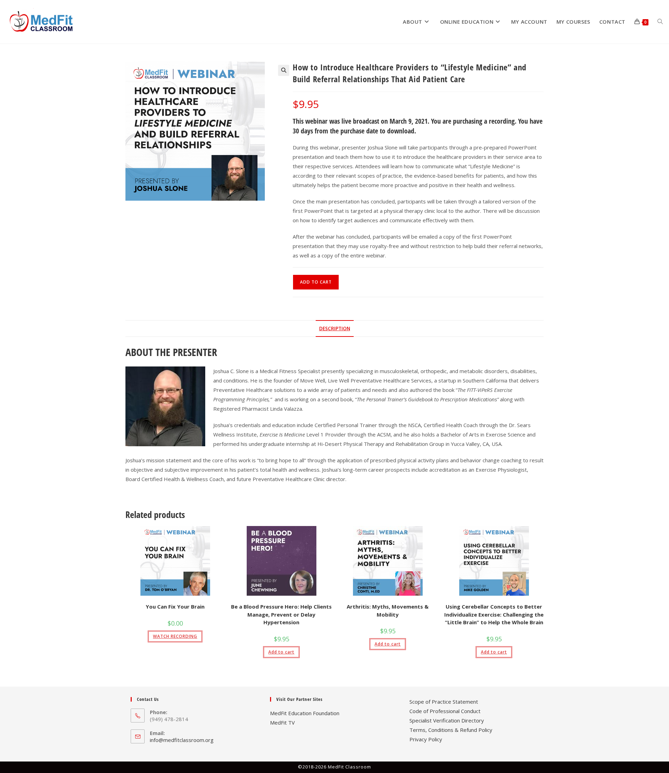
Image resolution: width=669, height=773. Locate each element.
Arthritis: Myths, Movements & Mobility (388, 610)
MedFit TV (282, 722)
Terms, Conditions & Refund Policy (450, 729)
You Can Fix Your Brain (175, 606)
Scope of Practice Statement (443, 701)
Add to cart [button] (281, 652)
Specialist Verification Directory (446, 720)
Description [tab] (334, 328)
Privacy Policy (425, 739)
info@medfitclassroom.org (182, 739)
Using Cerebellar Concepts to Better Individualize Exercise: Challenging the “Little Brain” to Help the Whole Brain (494, 614)
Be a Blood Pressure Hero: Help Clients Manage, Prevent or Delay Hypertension (281, 614)
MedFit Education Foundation (304, 713)
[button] (283, 70)
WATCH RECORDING (175, 636)
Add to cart (316, 282)
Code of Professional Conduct (444, 711)
